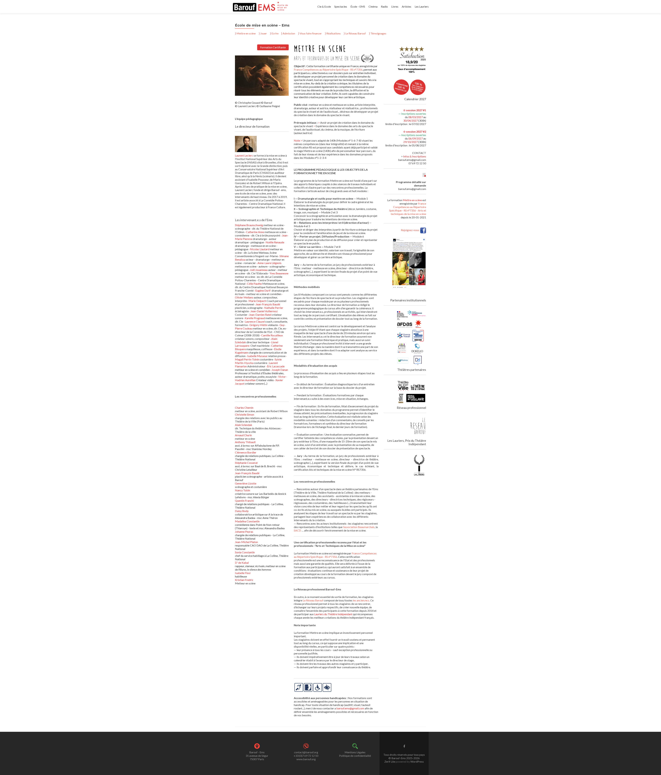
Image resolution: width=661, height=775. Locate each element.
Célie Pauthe (254, 283)
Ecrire (275, 33)
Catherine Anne (255, 232)
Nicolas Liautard (260, 249)
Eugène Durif (263, 290)
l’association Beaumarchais (359, 527)
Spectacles (340, 6)
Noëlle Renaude (275, 242)
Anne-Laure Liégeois (269, 263)
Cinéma (373, 6)
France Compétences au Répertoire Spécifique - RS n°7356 (328, 69)
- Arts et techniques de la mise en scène (408, 212)
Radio (384, 6)
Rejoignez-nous (410, 230)
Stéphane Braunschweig (249, 225)
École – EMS (357, 6)
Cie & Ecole (324, 6)
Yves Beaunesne (279, 273)
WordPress (417, 761)
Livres (394, 6)
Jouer (263, 33)
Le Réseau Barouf (355, 33)
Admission (288, 33)
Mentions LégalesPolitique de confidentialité (355, 754)
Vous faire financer (311, 33)
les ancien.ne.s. (361, 600)
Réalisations (333, 33)
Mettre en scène (246, 33)
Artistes (406, 6)
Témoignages (377, 33)
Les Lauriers (422, 6)
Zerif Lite (390, 761)
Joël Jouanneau (259, 269)
